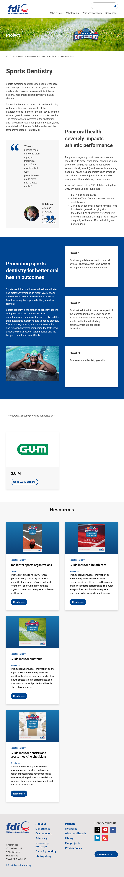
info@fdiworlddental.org (18, 865)
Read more (19, 601)
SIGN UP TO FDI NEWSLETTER (107, 854)
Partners (70, 823)
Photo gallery (44, 856)
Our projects (72, 843)
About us (41, 823)
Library (69, 838)
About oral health (75, 833)
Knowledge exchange (36, 56)
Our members (44, 833)
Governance (43, 828)
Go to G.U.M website (24, 481)
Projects (52, 56)
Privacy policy (73, 847)
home (7, 56)
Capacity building (46, 851)
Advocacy (42, 838)
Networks (71, 828)
